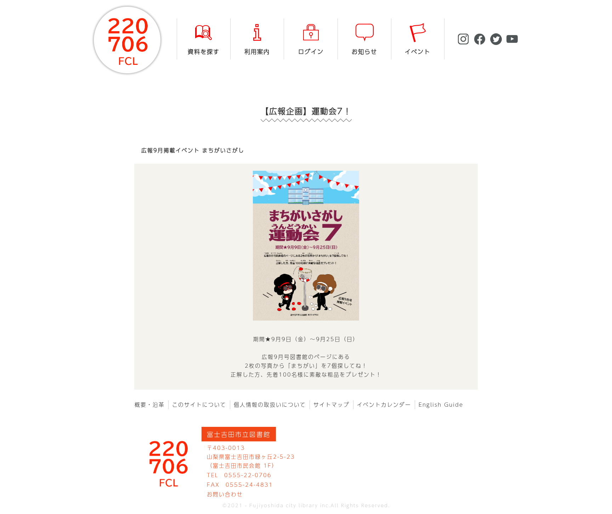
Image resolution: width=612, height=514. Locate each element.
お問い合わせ (225, 494)
